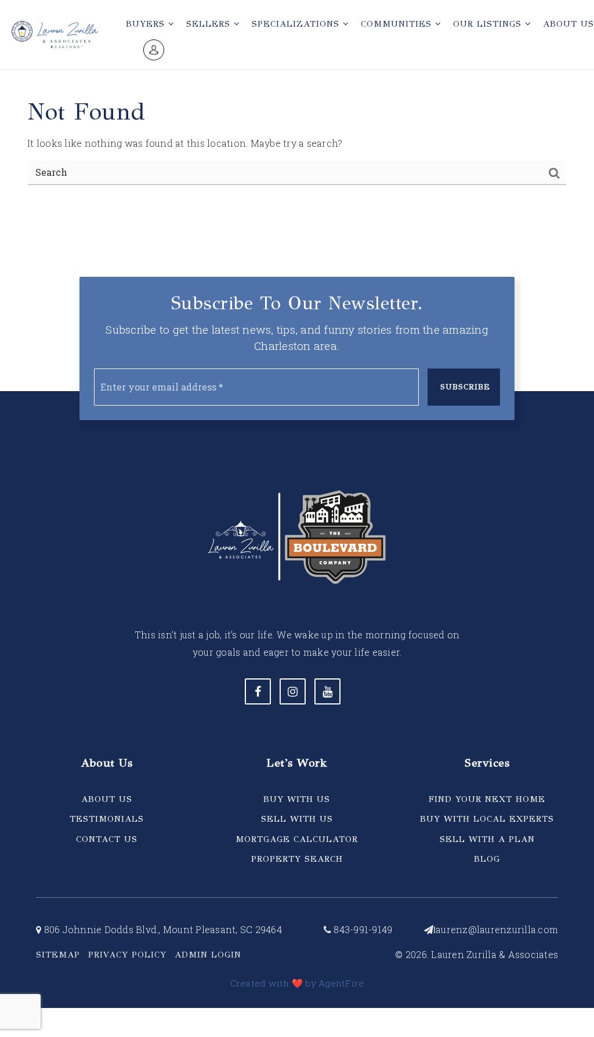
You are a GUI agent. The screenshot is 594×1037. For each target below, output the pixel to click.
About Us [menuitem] (106, 799)
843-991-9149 (361, 929)
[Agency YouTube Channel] (327, 691)
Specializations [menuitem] (297, 24)
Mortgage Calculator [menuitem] (297, 839)
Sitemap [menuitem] (58, 954)
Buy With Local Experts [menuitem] (487, 819)
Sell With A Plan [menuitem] (487, 839)
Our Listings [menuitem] (489, 24)
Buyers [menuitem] (147, 24)
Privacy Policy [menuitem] (127, 954)
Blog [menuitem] (487, 859)
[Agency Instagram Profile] (293, 691)
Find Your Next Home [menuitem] (487, 799)
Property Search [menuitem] (297, 859)
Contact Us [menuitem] (106, 839)
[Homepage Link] (55, 33)
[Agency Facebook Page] (258, 691)
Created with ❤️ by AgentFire (297, 983)
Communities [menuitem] (398, 24)
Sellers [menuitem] (210, 24)
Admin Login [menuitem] (208, 954)
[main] (297, 106)
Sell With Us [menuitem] (297, 819)
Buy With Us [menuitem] (296, 799)
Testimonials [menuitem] (107, 819)
